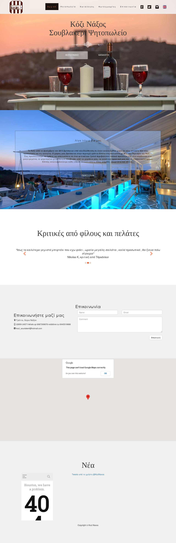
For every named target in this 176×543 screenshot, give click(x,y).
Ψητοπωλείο (68, 6)
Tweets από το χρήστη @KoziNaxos (88, 474)
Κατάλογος (104, 55)
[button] (25, 253)
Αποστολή (155, 337)
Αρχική (51, 6)
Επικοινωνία (128, 6)
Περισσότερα (88, 176)
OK (105, 373)
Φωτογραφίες (72, 55)
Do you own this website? (76, 373)
